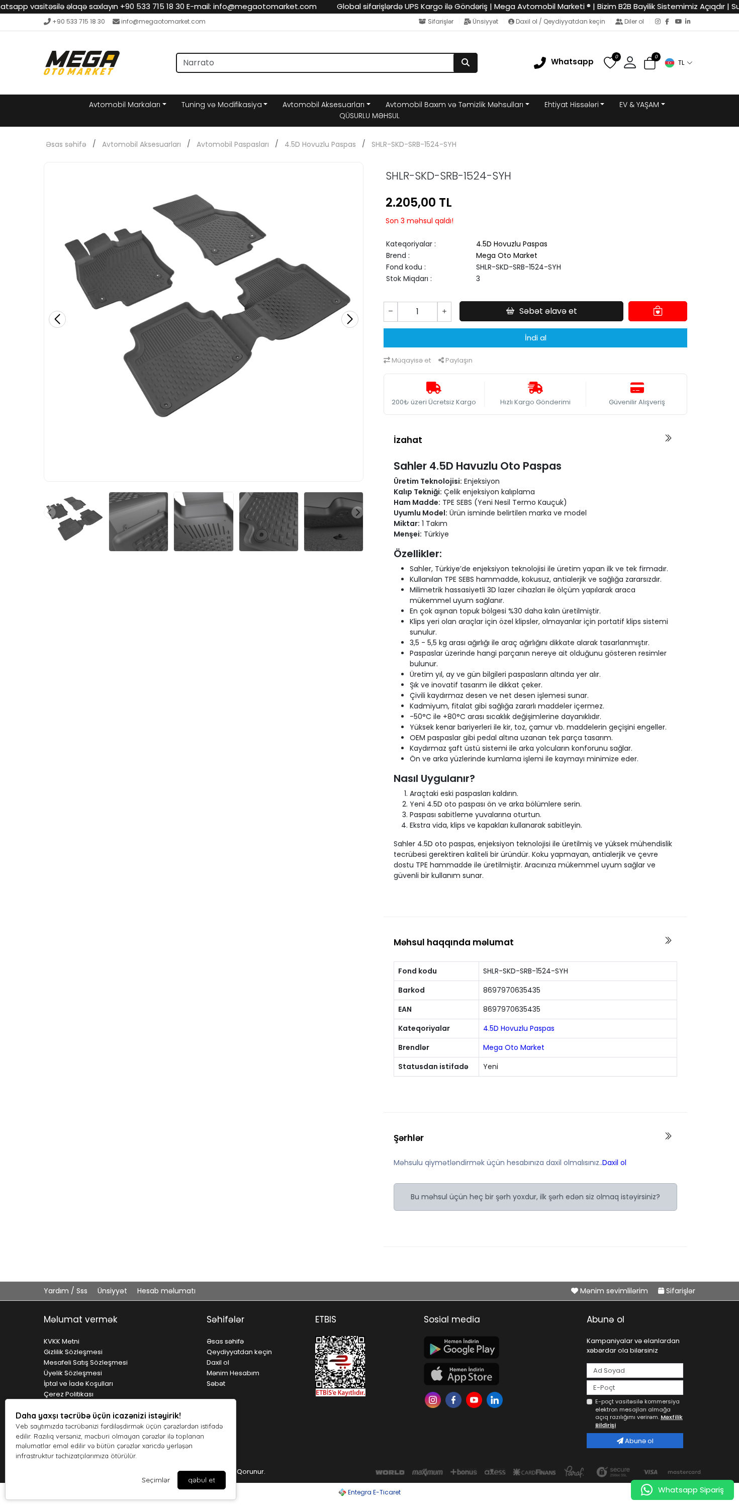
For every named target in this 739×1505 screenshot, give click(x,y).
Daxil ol (614, 1163)
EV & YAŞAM (639, 105)
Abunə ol (638, 1441)
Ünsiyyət (485, 21)
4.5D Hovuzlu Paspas (320, 144)
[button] (678, 63)
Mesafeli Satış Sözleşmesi (86, 1362)
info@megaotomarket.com (163, 21)
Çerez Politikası (69, 1394)
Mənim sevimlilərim (614, 1291)
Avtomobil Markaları (124, 105)
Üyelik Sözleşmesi (73, 1373)
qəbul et (201, 1479)
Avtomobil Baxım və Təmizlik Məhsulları (454, 105)
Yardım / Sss (66, 1291)
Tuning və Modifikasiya (221, 105)
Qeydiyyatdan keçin (239, 1352)
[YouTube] (680, 22)
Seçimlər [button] (156, 1479)
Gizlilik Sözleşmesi (73, 1352)
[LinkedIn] (690, 22)
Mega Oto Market (506, 255)
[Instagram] (660, 22)
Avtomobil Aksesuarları (323, 105)
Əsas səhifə (66, 144)
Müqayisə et (410, 360)
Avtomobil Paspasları (233, 144)
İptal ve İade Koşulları (78, 1383)
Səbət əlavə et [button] (548, 311)
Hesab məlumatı (166, 1291)
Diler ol (634, 21)
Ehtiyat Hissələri (571, 105)
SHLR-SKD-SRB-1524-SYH (414, 144)
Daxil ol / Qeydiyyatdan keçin (560, 21)
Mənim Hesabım (233, 1373)
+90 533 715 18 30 (78, 21)
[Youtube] (475, 1398)
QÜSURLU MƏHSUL (369, 116)
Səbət (216, 1383)
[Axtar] (465, 63)
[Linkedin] (496, 1398)
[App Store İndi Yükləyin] (499, 1374)
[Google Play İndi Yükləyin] (499, 1347)
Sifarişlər (440, 21)
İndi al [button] (535, 337)
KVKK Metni (61, 1341)
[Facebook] (670, 22)
